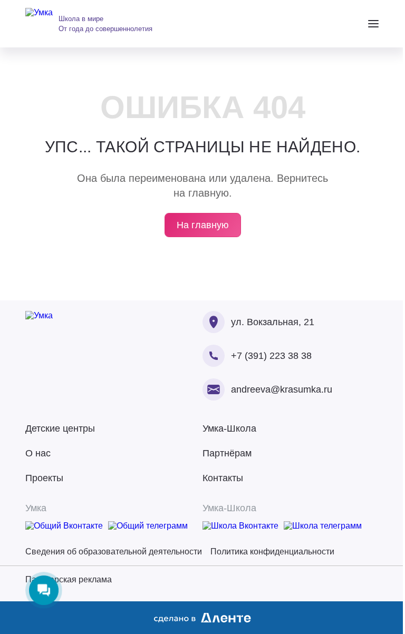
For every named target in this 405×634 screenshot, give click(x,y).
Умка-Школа (229, 428)
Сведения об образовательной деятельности (113, 551)
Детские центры (60, 428)
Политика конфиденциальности (272, 551)
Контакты (222, 478)
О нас (38, 453)
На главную (203, 225)
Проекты (44, 478)
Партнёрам (227, 453)
